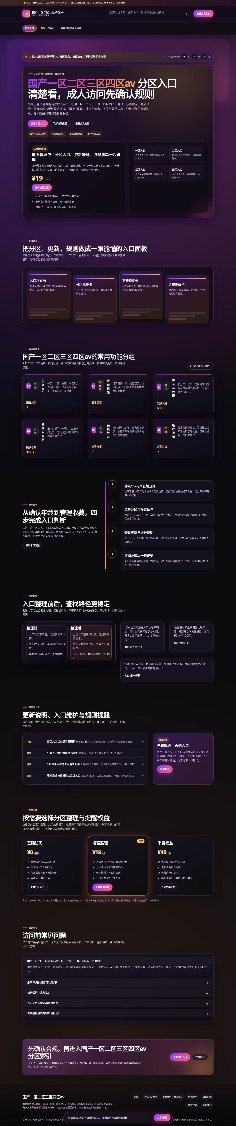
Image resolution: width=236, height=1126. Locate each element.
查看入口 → (31, 405)
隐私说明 (207, 1096)
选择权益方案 (42, 187)
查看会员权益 (203, 13)
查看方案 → (97, 449)
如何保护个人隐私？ (38, 992)
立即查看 (162, 1117)
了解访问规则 (60, 123)
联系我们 (207, 1104)
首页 (136, 1096)
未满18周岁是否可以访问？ (42, 982)
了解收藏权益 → (162, 406)
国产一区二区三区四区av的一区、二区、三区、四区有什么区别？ (64, 961)
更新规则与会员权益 (71, 28)
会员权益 (200, 1056)
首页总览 (29, 28)
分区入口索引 (47, 28)
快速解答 (164, 768)
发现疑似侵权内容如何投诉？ (44, 1013)
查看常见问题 (32, 545)
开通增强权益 (102, 887)
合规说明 (192, 1096)
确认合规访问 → (31, 450)
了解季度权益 (168, 887)
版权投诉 (192, 1104)
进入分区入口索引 (200, 366)
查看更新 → (97, 405)
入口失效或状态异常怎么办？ (44, 1003)
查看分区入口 (38, 123)
